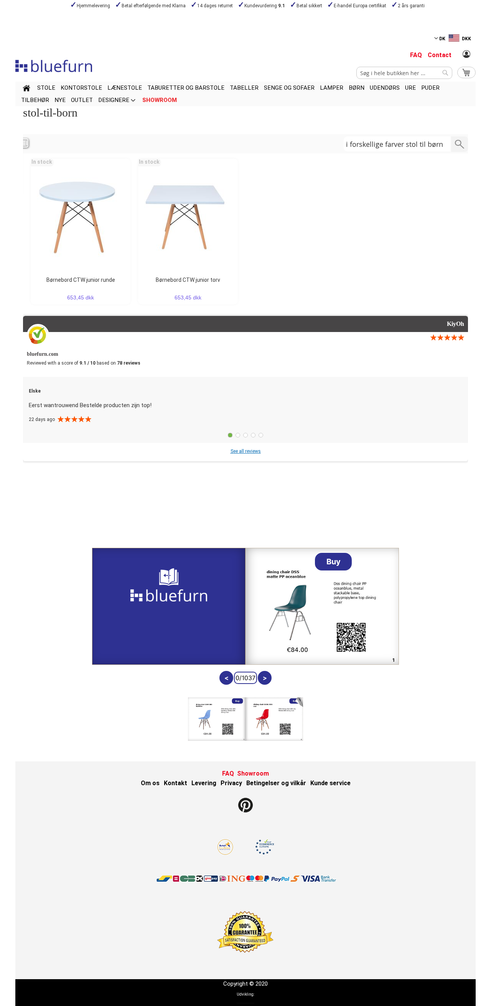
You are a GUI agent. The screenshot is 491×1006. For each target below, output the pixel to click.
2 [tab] (238, 435)
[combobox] (404, 73)
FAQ (416, 55)
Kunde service (330, 783)
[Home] (26, 89)
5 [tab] (261, 435)
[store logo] (53, 66)
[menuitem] (46, 88)
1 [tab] (230, 435)
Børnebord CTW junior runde (80, 280)
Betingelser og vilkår (276, 783)
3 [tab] (245, 435)
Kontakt (175, 783)
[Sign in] (466, 54)
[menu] (245, 94)
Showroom (253, 773)
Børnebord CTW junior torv (188, 280)
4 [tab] (253, 435)
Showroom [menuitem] (159, 100)
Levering (203, 783)
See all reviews (246, 451)
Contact (439, 55)
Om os (150, 783)
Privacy (231, 783)
